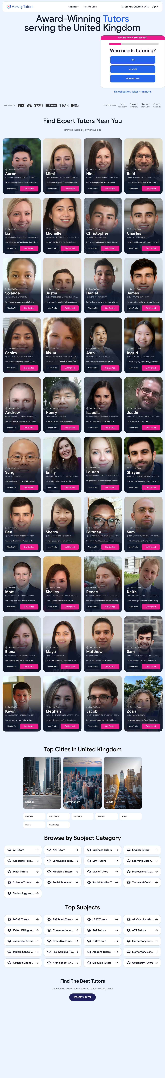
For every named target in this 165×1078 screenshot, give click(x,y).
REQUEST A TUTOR (82, 997)
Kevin (10, 711)
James (133, 293)
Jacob (92, 711)
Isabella (93, 413)
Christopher (97, 233)
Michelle (53, 233)
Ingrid (132, 353)
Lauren (92, 472)
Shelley (52, 592)
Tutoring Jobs (90, 7)
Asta (90, 353)
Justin (51, 293)
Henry (51, 413)
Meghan (53, 711)
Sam (131, 532)
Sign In (155, 7)
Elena (51, 352)
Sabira (11, 353)
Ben (8, 532)
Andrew (12, 413)
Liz (7, 233)
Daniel (92, 293)
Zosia (132, 711)
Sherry (52, 532)
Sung (9, 472)
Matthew (94, 651)
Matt (9, 592)
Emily (51, 472)
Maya (51, 651)
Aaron (10, 174)
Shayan (133, 472)
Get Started (29, 188)
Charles (134, 233)
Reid (131, 174)
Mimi (50, 174)
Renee (92, 592)
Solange (12, 293)
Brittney (93, 532)
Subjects (72, 7)
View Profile (11, 188)
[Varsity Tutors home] (20, 7)
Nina (90, 174)
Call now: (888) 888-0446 (137, 7)
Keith (132, 592)
